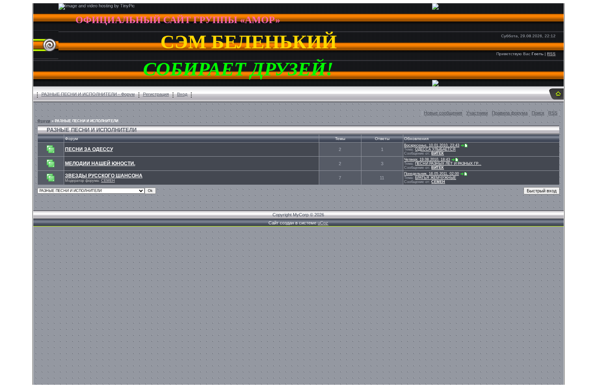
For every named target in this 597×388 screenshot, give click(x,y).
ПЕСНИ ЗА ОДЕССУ (89, 149)
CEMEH (108, 181)
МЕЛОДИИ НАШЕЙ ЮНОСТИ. (100, 163)
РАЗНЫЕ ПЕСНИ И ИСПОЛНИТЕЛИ (86, 121)
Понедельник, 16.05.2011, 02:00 (431, 174)
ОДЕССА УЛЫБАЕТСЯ (435, 149)
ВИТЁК (437, 153)
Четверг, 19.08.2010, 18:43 (427, 159)
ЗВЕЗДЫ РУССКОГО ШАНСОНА (104, 176)
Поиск (538, 112)
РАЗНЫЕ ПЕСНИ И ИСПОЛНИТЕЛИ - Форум (88, 94)
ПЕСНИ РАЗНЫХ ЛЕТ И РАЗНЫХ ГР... (448, 164)
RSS (551, 54)
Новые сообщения (443, 112)
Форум (43, 121)
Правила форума (510, 112)
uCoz (323, 222)
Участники (477, 112)
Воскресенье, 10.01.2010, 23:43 (431, 145)
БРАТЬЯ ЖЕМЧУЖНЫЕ (435, 178)
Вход (182, 94)
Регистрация (156, 94)
